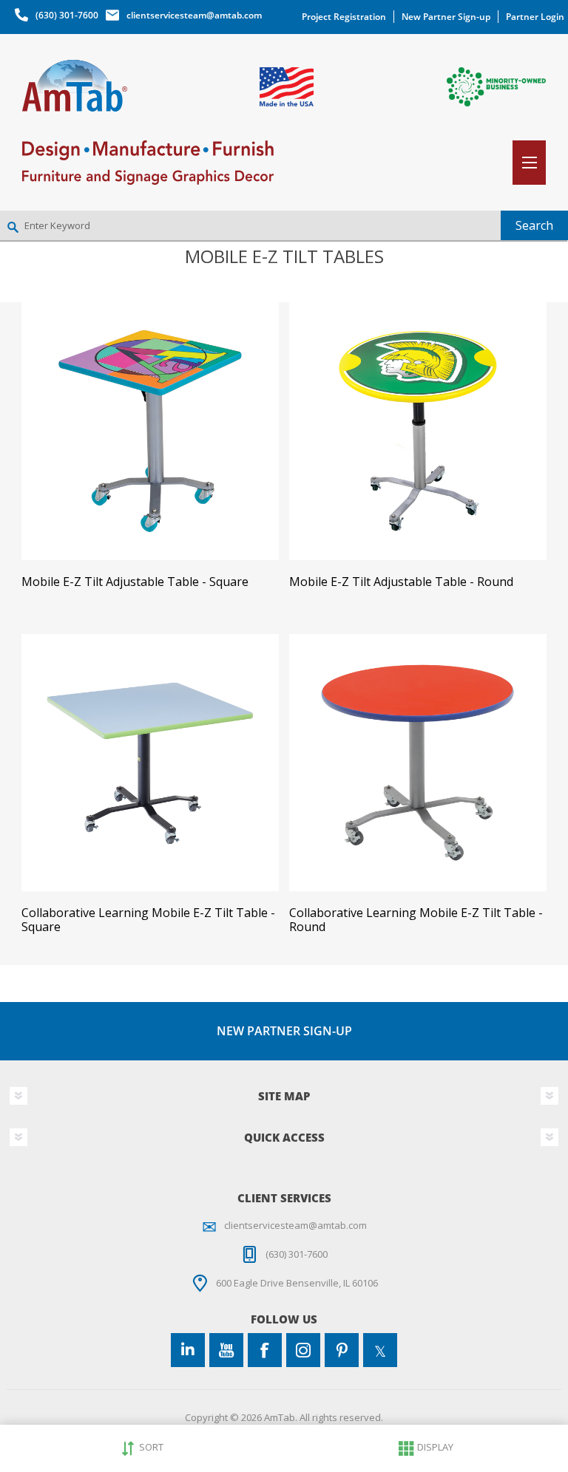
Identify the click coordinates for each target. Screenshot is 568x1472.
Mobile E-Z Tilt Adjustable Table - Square (134, 582)
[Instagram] (303, 1350)
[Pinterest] (342, 1350)
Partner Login (535, 16)
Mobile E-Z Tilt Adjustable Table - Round (401, 582)
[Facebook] (265, 1350)
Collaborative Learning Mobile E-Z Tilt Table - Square (148, 920)
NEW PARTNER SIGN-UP (284, 1031)
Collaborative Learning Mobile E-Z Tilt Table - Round (416, 920)
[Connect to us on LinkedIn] (188, 1350)
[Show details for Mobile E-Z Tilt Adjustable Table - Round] (418, 430)
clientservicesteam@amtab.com (194, 15)
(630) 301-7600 (67, 15)
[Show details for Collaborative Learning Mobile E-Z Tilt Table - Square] (150, 762)
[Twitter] (380, 1350)
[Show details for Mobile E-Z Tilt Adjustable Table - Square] (150, 430)
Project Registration (344, 16)
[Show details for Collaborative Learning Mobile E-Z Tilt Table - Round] (418, 762)
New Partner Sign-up (446, 16)
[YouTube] (226, 1350)
